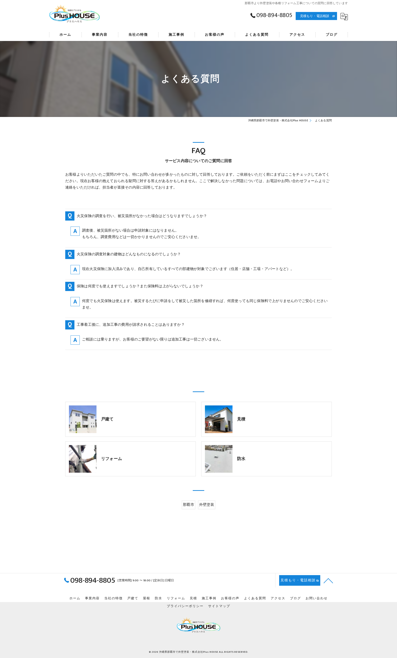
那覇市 (188, 505)
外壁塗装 (206, 505)
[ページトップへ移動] (328, 580)
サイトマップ (219, 606)
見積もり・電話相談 (314, 16)
